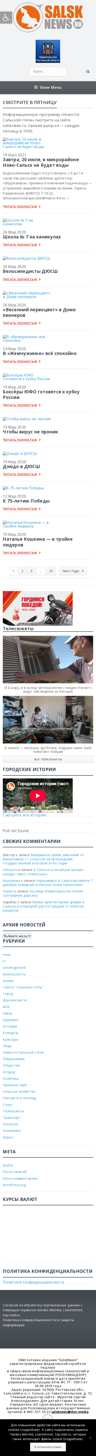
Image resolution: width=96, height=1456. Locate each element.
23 (51, 571)
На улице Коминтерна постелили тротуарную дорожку (43, 893)
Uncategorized (14, 967)
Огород (9, 1072)
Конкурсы (10, 1032)
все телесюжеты (48, 759)
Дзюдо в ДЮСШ (21, 466)
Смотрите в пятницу (19, 1098)
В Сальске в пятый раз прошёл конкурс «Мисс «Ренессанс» (43, 871)
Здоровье (11, 1020)
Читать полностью (20, 206)
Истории (10, 1026)
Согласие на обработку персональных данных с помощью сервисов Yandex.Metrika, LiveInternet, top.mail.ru (43, 1310)
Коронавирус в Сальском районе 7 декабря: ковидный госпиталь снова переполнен (48, 882)
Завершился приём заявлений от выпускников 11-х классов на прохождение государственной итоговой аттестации (43, 859)
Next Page (71, 571)
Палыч (8, 891)
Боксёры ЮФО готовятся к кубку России (41, 394)
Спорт (8, 1104)
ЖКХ (6, 1007)
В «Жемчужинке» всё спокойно (40, 353)
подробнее (30, 1429)
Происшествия (15, 1085)
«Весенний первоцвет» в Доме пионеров (39, 312)
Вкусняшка (11, 880)
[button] (6, 18)
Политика (11, 1078)
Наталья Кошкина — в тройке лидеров (38, 541)
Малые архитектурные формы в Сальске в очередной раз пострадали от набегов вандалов (43, 906)
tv (4, 961)
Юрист (8, 1137)
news (7, 954)
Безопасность (14, 974)
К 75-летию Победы (26, 501)
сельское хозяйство (19, 1091)
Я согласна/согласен (48, 1447)
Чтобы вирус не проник (30, 432)
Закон (7, 1013)
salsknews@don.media (70, 1412)
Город (8, 993)
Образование (14, 1059)
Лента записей (15, 1171)
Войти (8, 1165)
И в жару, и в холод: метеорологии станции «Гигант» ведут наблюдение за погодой (48, 689)
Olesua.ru (10, 869)
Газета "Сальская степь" (23, 987)
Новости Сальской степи (23, 1052)
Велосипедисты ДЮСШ (30, 271)
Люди (7, 1046)
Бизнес (8, 980)
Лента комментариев (20, 1178)
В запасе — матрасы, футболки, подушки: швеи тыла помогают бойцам (47, 750)
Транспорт (11, 1117)
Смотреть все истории (24, 814)
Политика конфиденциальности (33, 1282)
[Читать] (27, 139)
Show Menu (51, 87)
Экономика (12, 1130)
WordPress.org (14, 1185)
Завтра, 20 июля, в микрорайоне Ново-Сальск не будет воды (41, 162)
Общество (11, 1065)
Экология (10, 1124)
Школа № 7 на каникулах (32, 237)
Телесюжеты (13, 1111)
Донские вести (15, 1000)
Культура (10, 1039)
